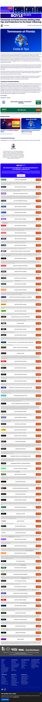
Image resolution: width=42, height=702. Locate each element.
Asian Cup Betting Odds (14, 666)
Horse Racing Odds (24, 665)
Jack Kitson (24, 133)
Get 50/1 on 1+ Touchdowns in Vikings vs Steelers (9, 131)
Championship (13, 662)
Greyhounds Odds (24, 662)
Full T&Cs (4, 332)
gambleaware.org (11, 536)
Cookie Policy (3, 666)
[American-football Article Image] (10, 123)
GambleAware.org (31, 550)
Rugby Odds (23, 667)
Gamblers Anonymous (23, 653)
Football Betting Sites (14, 685)
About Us (2, 661)
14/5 (29, 12)
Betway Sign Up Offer (24, 683)
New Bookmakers (13, 681)
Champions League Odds (15, 665)
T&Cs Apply (21, 172)
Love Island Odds (3, 678)
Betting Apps (13, 677)
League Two (13, 669)
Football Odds (23, 661)
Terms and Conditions (4, 670)
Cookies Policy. (16, 697)
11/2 (21, 12)
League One (13, 667)
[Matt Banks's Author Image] (13, 146)
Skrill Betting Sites (13, 683)
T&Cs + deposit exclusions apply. (22, 589)
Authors (2, 662)
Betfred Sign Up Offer (24, 681)
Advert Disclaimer (39, 162)
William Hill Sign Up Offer (24, 678)
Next (41, 124)
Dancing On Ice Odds (4, 681)
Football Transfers (13, 670)
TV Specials (3, 676)
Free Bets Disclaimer (4, 671)
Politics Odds (3, 677)
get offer (10, 8)
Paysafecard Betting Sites (15, 682)
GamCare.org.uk (34, 589)
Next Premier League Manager (35, 662)
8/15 (15, 12)
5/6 (26, 12)
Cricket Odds (23, 664)
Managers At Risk (33, 664)
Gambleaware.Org (17, 280)
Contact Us (3, 664)
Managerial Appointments (35, 666)
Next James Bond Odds (4, 683)
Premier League (13, 661)
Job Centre (32, 667)
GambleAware (17, 653)
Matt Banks (7, 25)
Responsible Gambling (4, 669)
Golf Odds (22, 666)
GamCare (37, 652)
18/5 (19, 12)
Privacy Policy (3, 665)
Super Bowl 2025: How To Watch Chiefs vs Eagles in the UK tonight (30, 131)
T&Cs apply (17, 471)
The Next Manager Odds (34, 661)
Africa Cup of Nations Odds (15, 664)
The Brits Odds (3, 682)
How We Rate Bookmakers (5, 667)
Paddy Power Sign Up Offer (25, 676)
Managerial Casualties (34, 665)
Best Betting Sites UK (14, 676)
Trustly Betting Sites (14, 678)
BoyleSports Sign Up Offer (24, 682)
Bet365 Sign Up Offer (24, 677)
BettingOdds (3, 133)
